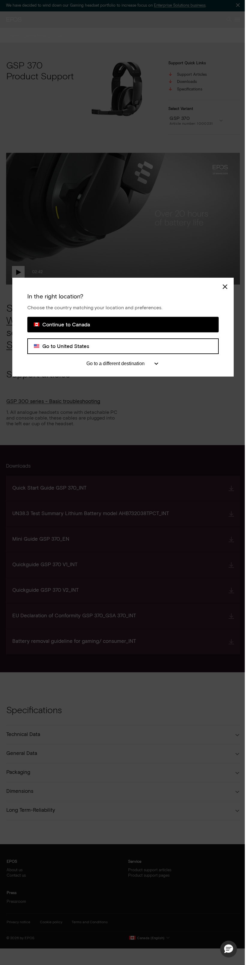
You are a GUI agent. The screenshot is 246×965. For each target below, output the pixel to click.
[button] (228, 949)
